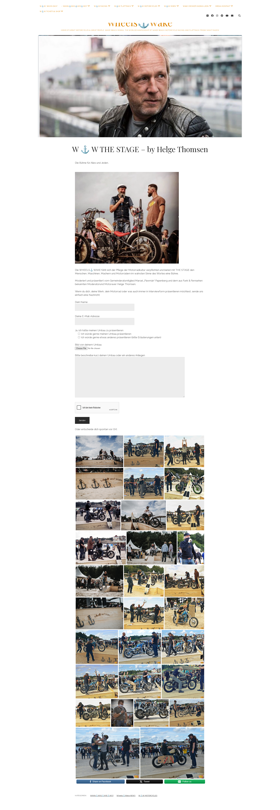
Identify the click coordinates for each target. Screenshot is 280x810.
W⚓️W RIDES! (170, 6)
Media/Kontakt (222, 6)
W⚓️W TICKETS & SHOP (50, 11)
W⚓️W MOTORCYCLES (147, 6)
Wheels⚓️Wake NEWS (126, 796)
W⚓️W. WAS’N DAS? (48, 6)
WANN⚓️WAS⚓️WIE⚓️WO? (101, 796)
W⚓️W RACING (100, 6)
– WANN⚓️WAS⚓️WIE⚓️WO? (74, 6)
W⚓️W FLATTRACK (122, 6)
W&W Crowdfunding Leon (196, 6)
